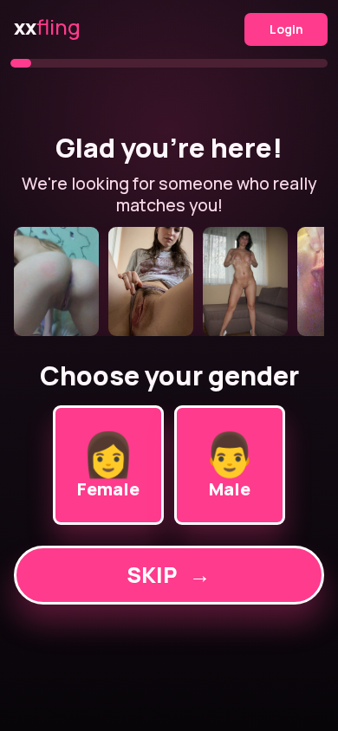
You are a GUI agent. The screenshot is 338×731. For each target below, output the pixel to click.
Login (286, 29)
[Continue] (169, 281)
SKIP (169, 574)
